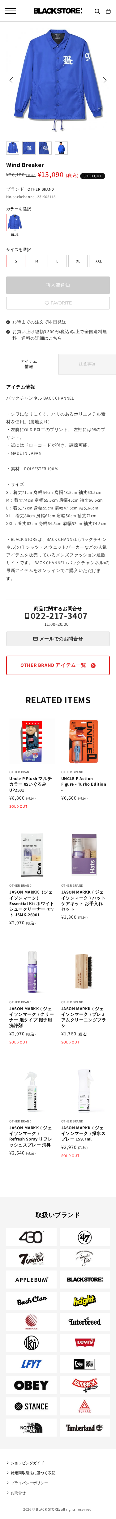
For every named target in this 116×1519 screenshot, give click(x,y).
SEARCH (97, 11)
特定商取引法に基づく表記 (33, 1472)
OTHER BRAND (41, 189)
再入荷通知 (58, 285)
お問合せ (18, 1492)
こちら (55, 338)
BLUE (14, 222)
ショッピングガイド (27, 1463)
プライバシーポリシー (29, 1482)
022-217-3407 (59, 619)
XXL (99, 261)
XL (78, 261)
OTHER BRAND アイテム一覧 (53, 665)
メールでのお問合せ (61, 639)
